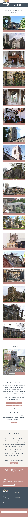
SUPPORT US (14, 473)
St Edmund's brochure (14, 463)
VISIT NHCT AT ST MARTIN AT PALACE (14, 402)
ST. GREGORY (14, 105)
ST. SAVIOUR (14, 302)
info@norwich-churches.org (14, 399)
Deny (14, 514)
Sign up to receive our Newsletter (9, 484)
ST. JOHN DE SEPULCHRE (14, 142)
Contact (16, 496)
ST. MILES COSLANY (14, 229)
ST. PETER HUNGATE (14, 267)
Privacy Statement (17, 497)
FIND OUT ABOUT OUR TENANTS (14, 405)
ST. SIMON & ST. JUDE (14, 320)
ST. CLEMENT (14, 49)
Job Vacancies (17, 492)
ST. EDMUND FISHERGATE (14, 67)
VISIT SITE (14, 422)
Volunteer (16, 493)
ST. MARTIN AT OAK (14, 179)
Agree (14, 512)
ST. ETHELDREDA (14, 87)
